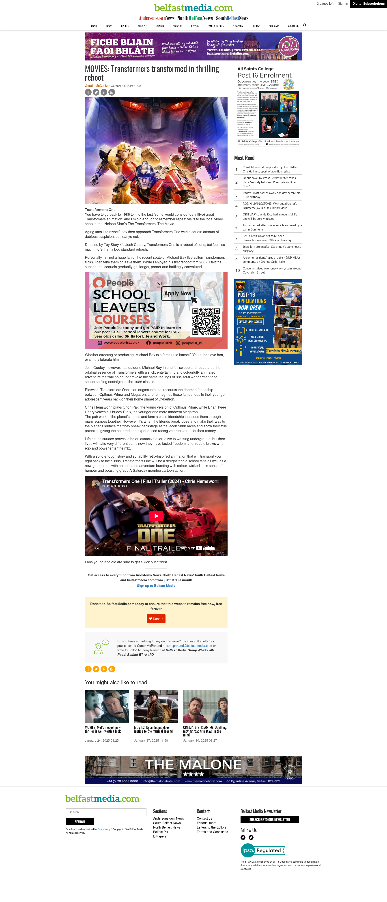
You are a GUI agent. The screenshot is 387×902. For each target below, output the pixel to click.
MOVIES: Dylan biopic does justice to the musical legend (153, 729)
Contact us (204, 818)
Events (195, 26)
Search (80, 821)
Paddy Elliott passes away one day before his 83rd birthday (271, 195)
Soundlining (104, 829)
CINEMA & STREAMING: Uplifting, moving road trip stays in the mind (205, 731)
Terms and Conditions (212, 831)
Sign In (343, 3)
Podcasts (274, 26)
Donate (93, 26)
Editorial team (206, 822)
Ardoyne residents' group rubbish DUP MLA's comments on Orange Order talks (272, 260)
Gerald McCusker (97, 85)
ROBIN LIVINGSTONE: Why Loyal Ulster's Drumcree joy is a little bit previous (270, 206)
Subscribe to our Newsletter (269, 819)
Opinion (160, 26)
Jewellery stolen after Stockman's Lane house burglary (272, 249)
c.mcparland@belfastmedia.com (189, 645)
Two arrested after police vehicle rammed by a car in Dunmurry (272, 227)
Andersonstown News (168, 818)
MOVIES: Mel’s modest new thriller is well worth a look (103, 729)
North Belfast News (166, 827)
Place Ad (177, 26)
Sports (125, 26)
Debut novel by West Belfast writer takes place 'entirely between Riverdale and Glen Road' (270, 182)
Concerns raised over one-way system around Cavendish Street (272, 270)
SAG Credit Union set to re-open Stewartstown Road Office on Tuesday (267, 238)
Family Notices (216, 26)
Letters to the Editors (211, 827)
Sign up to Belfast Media (156, 585)
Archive (142, 26)
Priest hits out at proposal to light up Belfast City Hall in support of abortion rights (271, 169)
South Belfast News (167, 822)
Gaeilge (256, 26)
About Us (293, 26)
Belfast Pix (160, 831)
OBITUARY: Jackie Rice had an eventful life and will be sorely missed (270, 216)
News (109, 26)
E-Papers (238, 26)
